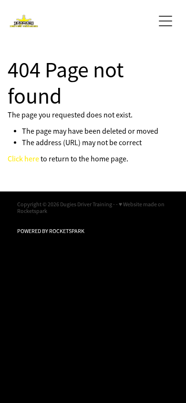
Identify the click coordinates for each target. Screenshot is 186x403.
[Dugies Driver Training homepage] (82, 21)
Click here (23, 159)
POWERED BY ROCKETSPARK (50, 231)
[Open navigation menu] (165, 21)
